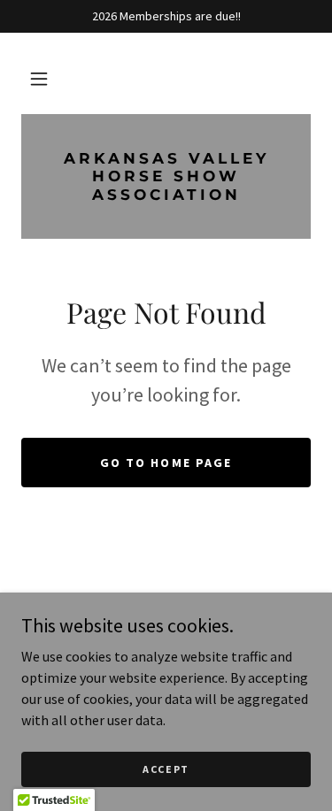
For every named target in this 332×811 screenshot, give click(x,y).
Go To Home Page (165, 463)
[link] (166, 176)
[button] (39, 78)
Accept (166, 769)
